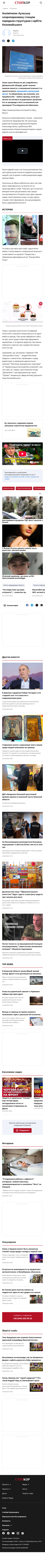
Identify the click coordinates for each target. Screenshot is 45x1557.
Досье (4, 1493)
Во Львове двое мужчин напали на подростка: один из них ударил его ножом (21, 1291)
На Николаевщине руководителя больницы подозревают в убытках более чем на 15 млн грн (22, 845)
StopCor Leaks (9, 1330)
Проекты (5, 1484)
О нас (4, 1508)
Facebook (14, 477)
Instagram (33, 477)
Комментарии (12, 605)
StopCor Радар (7, 1498)
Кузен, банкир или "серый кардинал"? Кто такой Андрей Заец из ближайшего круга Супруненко (21, 1381)
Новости (5, 1489)
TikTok (6, 479)
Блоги (24, 1489)
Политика (13, 8)
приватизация (8, 488)
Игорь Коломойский (24, 488)
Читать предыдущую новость (13, 585)
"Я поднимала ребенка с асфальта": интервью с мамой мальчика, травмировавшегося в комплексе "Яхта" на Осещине (21, 1183)
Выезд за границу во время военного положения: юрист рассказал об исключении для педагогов (22, 1015)
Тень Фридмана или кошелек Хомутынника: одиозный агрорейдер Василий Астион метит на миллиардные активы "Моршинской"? (22, 1341)
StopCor (16, 31)
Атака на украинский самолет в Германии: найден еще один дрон (21, 992)
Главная (5, 8)
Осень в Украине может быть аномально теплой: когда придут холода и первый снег (22, 1250)
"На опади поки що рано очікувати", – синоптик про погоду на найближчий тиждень (14, 593)
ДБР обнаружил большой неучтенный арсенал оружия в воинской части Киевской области (22, 797)
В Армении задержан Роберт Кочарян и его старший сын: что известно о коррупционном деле (21, 696)
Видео (24, 1484)
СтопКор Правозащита (10, 1512)
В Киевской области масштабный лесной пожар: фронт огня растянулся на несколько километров (22, 974)
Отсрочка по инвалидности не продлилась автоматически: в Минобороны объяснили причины (21, 1272)
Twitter (27, 477)
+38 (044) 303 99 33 (22, 1318)
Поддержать (24, 1130)
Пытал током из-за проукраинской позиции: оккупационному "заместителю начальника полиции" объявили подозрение (22, 947)
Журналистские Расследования (14, 1517)
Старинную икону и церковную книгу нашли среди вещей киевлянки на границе (22, 746)
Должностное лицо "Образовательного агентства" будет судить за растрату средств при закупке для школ (22, 894)
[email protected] (22, 1548)
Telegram (7, 477)
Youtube (21, 477)
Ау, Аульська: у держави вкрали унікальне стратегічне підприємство (20, 424)
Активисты (6, 1521)
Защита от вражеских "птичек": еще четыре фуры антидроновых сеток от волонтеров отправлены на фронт (16, 1103)
